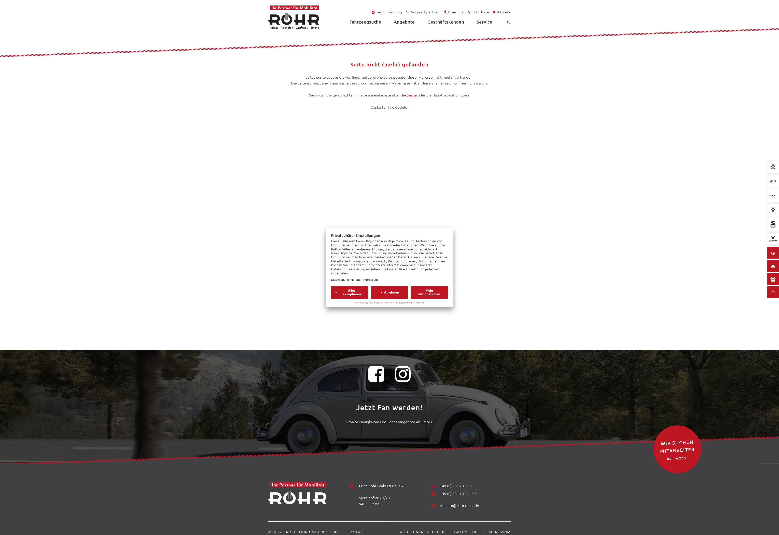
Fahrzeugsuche (365, 22)
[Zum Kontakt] (773, 266)
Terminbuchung (389, 12)
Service (484, 22)
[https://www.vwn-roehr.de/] (773, 210)
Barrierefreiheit (431, 532)
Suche (412, 95)
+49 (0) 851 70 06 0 (456, 485)
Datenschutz (468, 532)
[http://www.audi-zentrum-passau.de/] (773, 181)
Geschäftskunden (445, 22)
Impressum (499, 532)
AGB (404, 532)
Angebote (404, 22)
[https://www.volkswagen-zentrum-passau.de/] (773, 166)
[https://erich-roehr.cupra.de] (773, 239)
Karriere (504, 12)
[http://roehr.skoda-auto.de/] (773, 195)
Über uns (455, 12)
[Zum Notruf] (773, 253)
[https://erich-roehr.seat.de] (773, 224)
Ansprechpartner (425, 12)
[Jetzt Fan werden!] (376, 376)
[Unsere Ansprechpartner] (773, 279)
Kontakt (356, 532)
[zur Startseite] (304, 17)
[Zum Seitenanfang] (773, 292)
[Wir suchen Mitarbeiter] (677, 449)
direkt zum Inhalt (22, 12)
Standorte (480, 12)
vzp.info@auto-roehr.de (459, 505)
